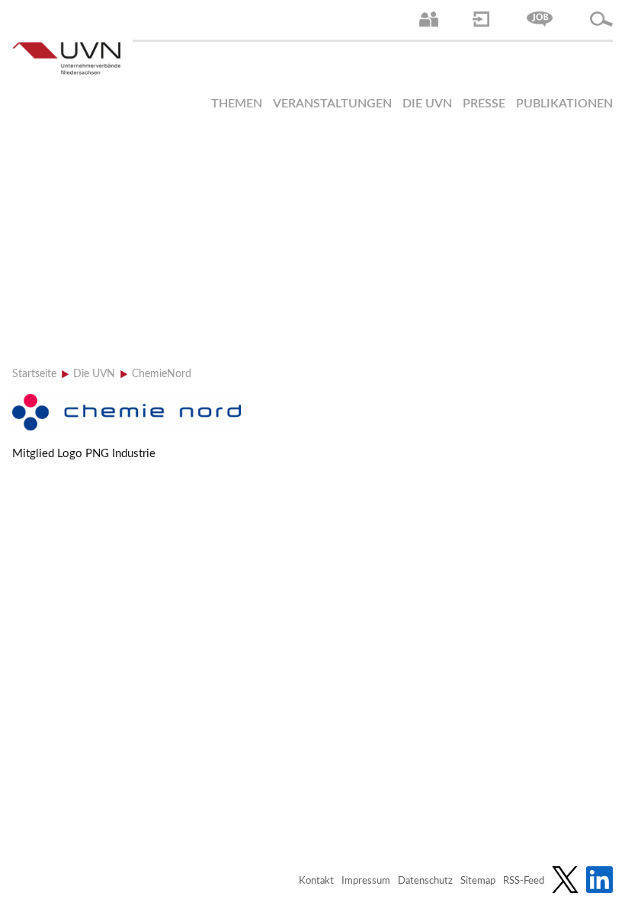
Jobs (540, 19)
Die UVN (427, 104)
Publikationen (564, 104)
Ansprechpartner (428, 19)
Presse (484, 104)
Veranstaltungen (332, 104)
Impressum (365, 881)
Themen (236, 104)
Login (481, 19)
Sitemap (477, 881)
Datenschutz (425, 881)
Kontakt (316, 881)
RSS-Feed (523, 881)
